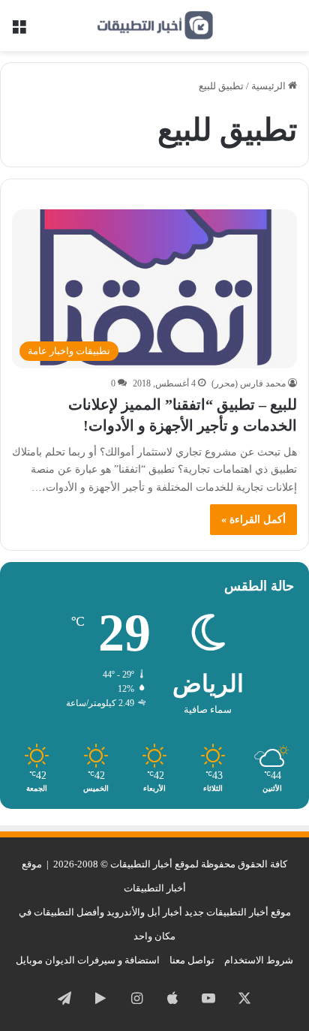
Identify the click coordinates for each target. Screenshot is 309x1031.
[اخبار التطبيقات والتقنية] (154, 26)
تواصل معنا (192, 960)
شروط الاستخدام (258, 960)
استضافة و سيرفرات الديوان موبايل (88, 960)
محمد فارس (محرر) (249, 383)
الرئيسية (269, 86)
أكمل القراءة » (253, 519)
